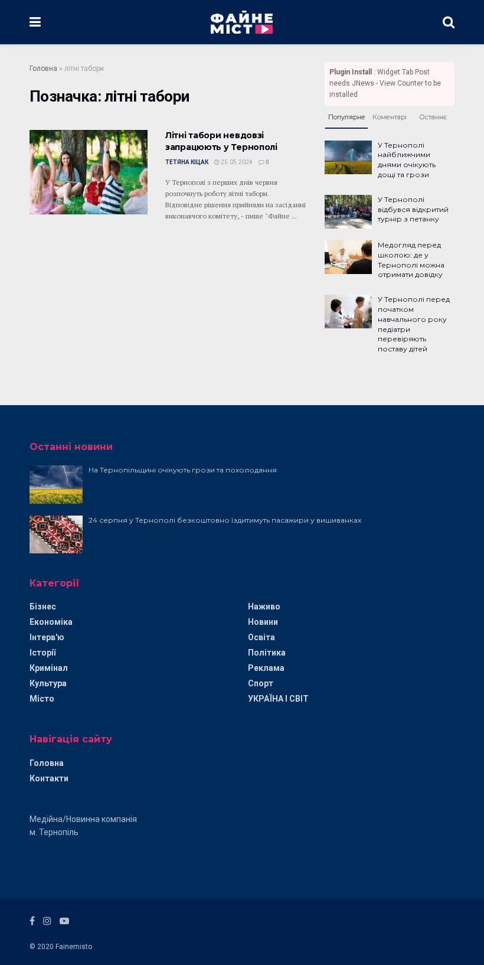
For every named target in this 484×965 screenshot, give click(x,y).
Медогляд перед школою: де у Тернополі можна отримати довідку (411, 259)
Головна (43, 68)
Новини (263, 622)
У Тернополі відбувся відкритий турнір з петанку (413, 209)
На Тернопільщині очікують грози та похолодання (183, 469)
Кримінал (49, 668)
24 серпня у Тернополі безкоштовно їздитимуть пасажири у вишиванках (225, 520)
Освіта (261, 637)
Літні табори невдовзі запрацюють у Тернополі (221, 141)
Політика (267, 652)
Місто (42, 698)
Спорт (260, 683)
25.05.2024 (236, 162)
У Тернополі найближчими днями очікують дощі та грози (407, 160)
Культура (48, 683)
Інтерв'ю (47, 637)
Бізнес (43, 606)
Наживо (264, 606)
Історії (42, 652)
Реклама (266, 668)
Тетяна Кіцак (186, 162)
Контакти (49, 778)
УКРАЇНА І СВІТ (278, 698)
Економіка (51, 622)
